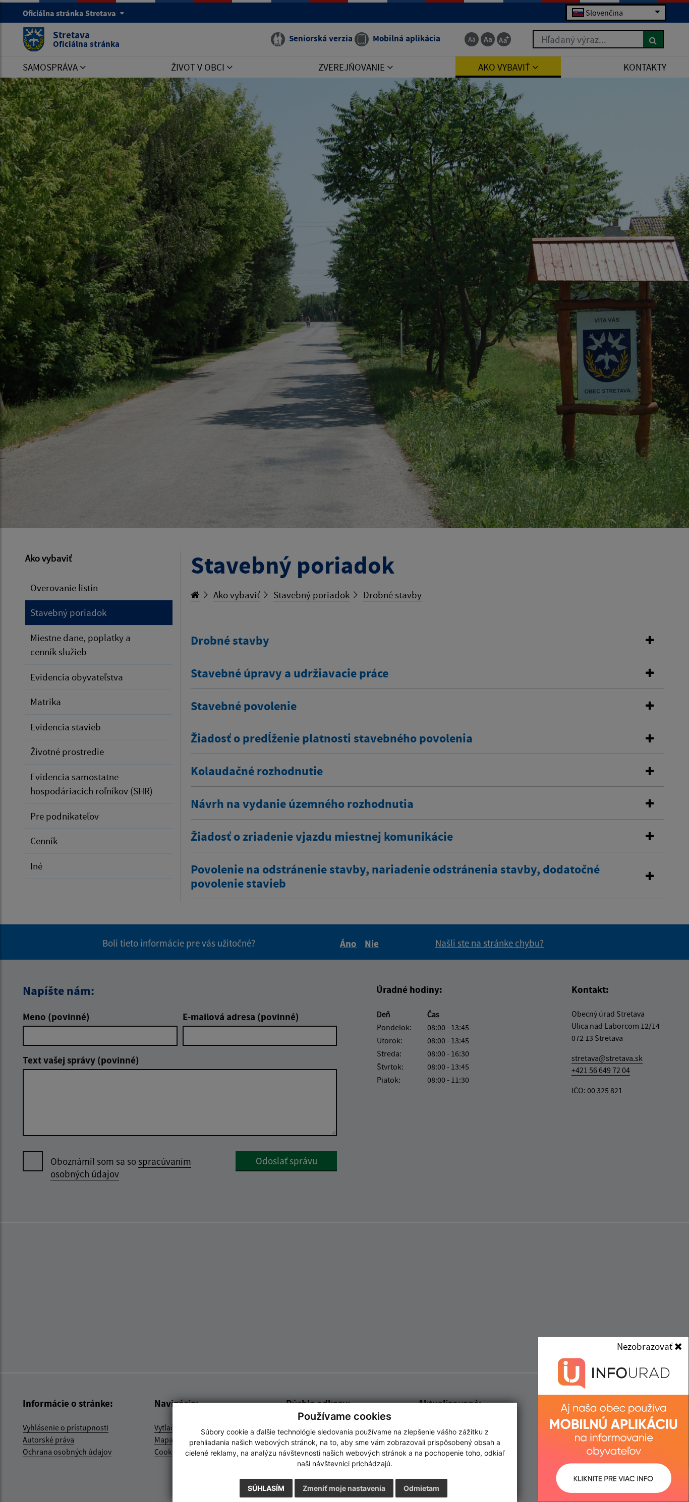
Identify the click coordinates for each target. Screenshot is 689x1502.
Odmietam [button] (421, 1488)
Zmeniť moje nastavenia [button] (344, 1488)
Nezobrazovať (645, 1346)
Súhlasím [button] (266, 1488)
